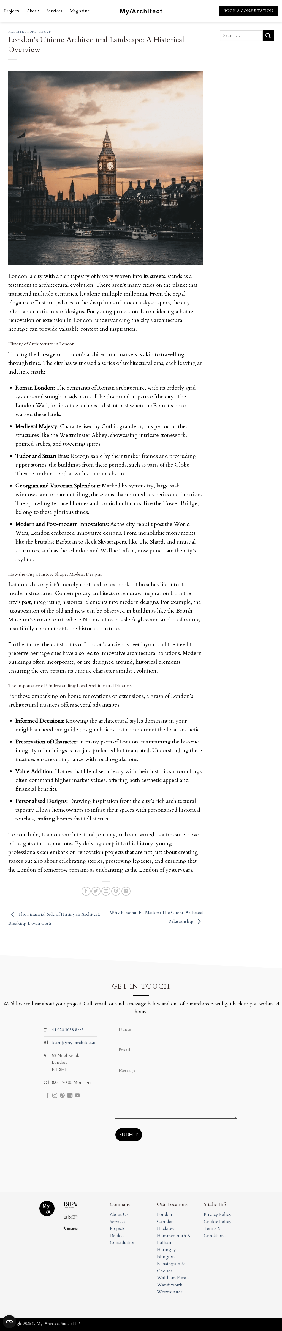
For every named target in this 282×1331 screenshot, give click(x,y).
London (164, 1214)
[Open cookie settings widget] (9, 1321)
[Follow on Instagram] (54, 1096)
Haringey (166, 1250)
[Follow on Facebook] (47, 1096)
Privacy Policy (217, 1214)
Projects (12, 11)
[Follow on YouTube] (77, 1096)
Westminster (169, 1292)
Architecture (22, 32)
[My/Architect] (141, 11)
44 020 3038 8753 (68, 1030)
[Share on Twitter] (96, 891)
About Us (119, 1214)
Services (54, 11)
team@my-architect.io (74, 1043)
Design (45, 32)
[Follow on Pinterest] (62, 1096)
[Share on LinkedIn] (126, 891)
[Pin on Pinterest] (115, 891)
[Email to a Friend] (105, 891)
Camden (165, 1222)
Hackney (166, 1228)
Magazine (80, 11)
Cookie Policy (217, 1222)
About (33, 11)
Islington (166, 1257)
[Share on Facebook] (86, 891)
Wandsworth (170, 1285)
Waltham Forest (173, 1278)
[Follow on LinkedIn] (69, 1096)
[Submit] (268, 35)
